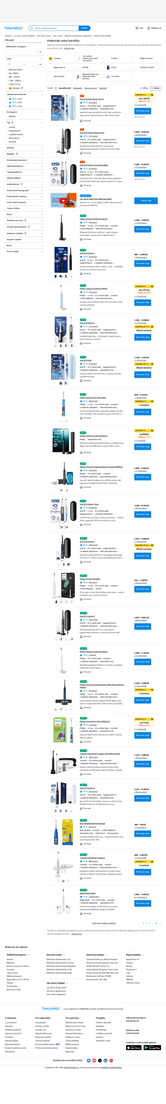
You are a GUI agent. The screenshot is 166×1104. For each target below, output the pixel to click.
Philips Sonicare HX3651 (90, 579)
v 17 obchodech (140, 471)
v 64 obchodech (140, 620)
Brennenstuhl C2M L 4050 (96, 979)
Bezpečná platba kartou (45, 1044)
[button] (21, 51)
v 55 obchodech (140, 167)
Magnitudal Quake (87, 893)
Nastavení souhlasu (43, 1037)
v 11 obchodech (140, 656)
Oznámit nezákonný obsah (15, 1048)
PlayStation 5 (131, 969)
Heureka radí (40, 1030)
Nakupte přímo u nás (43, 1033)
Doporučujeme (133, 954)
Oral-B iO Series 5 (87, 541)
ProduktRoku (101, 1030)
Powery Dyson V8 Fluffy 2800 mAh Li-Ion (102, 973)
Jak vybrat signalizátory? (56, 991)
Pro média (9, 1037)
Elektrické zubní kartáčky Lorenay (60, 963)
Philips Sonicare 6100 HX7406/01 (94, 288)
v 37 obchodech (140, 223)
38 (156, 923)
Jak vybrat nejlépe (55, 983)
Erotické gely (12, 986)
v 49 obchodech (140, 135)
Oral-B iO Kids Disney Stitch (91, 99)
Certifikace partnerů (104, 1033)
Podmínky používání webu (111, 1067)
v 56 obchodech (140, 508)
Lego (128, 973)
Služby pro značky (72, 1037)
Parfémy (129, 963)
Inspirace (99, 1037)
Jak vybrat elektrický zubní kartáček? (96, 199)
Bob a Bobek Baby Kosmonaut (92, 823)
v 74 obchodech (140, 257)
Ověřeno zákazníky (103, 1022)
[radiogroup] (24, 103)
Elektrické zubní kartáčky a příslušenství (78, 36)
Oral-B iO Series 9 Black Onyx (92, 132)
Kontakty (8, 1026)
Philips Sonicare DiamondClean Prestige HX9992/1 (101, 467)
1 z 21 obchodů (140, 296)
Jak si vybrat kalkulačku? (56, 994)
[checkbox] (7, 70)
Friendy (10, 983)
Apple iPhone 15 (132, 959)
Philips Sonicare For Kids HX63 (93, 397)
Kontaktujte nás (132, 1020)
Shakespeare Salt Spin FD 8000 (98, 976)
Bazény (129, 966)
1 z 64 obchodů (140, 541)
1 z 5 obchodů (139, 440)
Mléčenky (10, 963)
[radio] (7, 99)
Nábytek (129, 979)
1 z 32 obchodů (140, 105)
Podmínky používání (13, 1030)
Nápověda (69, 1051)
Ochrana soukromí (42, 1040)
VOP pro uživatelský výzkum (46, 1048)
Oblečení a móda (132, 983)
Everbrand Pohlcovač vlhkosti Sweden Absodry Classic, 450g (103, 959)
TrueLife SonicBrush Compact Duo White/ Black (100, 753)
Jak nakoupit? (40, 1022)
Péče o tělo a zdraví (44, 36)
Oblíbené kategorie (16, 954)
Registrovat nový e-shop (75, 1026)
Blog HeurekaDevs (12, 1044)
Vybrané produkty (95, 954)
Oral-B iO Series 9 (87, 616)
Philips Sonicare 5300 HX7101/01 (94, 219)
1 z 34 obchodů (140, 360)
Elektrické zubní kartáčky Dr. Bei (59, 969)
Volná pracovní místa (13, 1033)
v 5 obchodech (140, 827)
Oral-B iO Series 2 (87, 253)
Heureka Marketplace (74, 1033)
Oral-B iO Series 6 (87, 788)
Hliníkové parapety (14, 976)
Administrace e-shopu (74, 1022)
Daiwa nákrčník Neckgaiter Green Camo (102, 969)
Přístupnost (10, 1051)
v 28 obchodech (140, 758)
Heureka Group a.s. (71, 1067)
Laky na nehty (12, 973)
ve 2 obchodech (140, 897)
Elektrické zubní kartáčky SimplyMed (61, 966)
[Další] (160, 923)
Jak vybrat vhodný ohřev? (56, 988)
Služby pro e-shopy (73, 1030)
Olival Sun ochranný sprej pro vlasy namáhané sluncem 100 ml (103, 963)
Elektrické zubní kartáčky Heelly (59, 973)
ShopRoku (100, 1026)
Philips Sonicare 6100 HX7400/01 (94, 651)
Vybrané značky (54, 954)
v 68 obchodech (140, 792)
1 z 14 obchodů (140, 729)
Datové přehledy (72, 1040)
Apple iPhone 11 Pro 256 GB (18, 979)
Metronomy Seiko (14, 989)
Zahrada (129, 976)
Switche (10, 959)
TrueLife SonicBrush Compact (92, 858)
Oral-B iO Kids (86, 360)
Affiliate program (72, 1044)
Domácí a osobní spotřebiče (24, 36)
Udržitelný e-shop (103, 1040)
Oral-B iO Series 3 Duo (89, 504)
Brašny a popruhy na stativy (18, 966)
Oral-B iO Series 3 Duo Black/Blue (94, 165)
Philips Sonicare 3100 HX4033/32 (94, 436)
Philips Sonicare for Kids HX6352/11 (95, 721)
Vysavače (10, 969)
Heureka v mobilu (42, 1026)
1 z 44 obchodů (140, 398)
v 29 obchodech (140, 583)
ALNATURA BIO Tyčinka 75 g (97, 966)
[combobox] (53, 28)
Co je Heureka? (11, 1022)
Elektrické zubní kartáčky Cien (58, 959)
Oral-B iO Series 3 (87, 323)
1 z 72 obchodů (140, 323)
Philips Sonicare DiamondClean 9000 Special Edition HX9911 (102, 686)
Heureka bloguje (11, 1040)
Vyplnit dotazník (132, 1033)
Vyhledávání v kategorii (16, 46)
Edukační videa (71, 1048)
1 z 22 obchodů (140, 686)
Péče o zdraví (57, 36)
